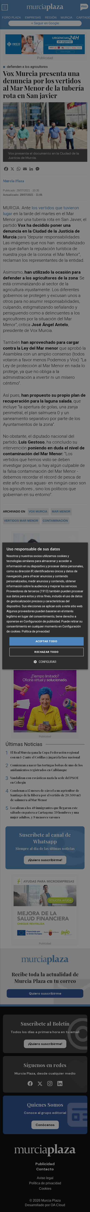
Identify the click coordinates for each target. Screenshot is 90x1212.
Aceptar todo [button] (46, 641)
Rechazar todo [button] (46, 652)
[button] (45, 662)
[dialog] (45, 605)
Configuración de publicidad (42, 621)
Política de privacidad (36, 631)
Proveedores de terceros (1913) (27, 591)
